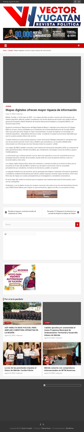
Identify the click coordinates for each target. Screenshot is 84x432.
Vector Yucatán (27, 428)
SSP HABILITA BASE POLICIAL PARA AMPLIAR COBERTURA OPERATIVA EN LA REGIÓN (21, 330)
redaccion (19, 114)
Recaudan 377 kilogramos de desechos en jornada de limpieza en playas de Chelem (61, 212)
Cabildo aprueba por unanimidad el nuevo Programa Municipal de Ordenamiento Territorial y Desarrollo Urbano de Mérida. (61, 331)
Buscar (77, 224)
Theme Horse (46, 428)
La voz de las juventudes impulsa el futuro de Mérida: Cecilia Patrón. (20, 369)
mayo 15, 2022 (10, 114)
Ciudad (8, 106)
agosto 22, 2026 (10, 335)
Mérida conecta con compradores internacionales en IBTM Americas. (60, 369)
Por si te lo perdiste (14, 299)
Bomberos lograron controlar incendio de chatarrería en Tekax (22, 212)
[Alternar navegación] (5, 45)
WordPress (69, 428)
